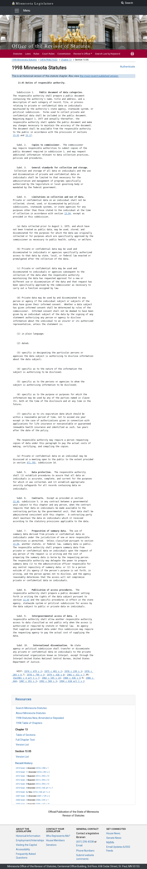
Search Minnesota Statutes (31, 708)
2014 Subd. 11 (22, 772)
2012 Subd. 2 (21, 780)
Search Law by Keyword (107, 53)
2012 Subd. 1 (21, 776)
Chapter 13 (66, 60)
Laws (28, 53)
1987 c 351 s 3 (28, 681)
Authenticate (127, 66)
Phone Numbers (85, 850)
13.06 (16, 544)
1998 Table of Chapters (29, 723)
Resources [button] (23, 699)
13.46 (16, 501)
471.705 (31, 462)
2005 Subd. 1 (21, 804)
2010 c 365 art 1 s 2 (41, 792)
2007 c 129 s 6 (43, 796)
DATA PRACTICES (48, 60)
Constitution (64, 53)
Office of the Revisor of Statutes (51, 45)
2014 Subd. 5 (21, 768)
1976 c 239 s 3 (73, 671)
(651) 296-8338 (85, 841)
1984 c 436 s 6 (72, 678)
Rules (36, 53)
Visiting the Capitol (26, 844)
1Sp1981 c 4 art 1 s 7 (26, 678)
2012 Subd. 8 (21, 784)
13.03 (16, 135)
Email (79, 845)
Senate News (113, 837)
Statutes (17, 53)
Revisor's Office (82, 53)
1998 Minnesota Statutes (24, 60)
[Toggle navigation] (17, 10)
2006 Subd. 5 (21, 800)
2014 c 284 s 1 (42, 768)
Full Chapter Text (25, 739)
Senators (51, 844)
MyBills (110, 842)
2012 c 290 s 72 (42, 776)
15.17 (28, 135)
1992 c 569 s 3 (48, 681)
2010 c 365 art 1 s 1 (44, 788)
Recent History (23, 763)
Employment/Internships (30, 840)
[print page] (132, 53)
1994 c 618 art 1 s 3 (71, 681)
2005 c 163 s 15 (43, 804)
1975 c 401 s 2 (53, 671)
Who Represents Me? (58, 835)
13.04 (67, 213)
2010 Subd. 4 (21, 788)
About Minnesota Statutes (31, 713)
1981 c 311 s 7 (75, 674)
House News (113, 833)
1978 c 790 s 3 (35, 674)
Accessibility (23, 849)
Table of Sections (25, 734)
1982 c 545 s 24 (51, 678)
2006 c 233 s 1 (42, 800)
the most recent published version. (99, 76)
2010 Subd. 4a (22, 792)
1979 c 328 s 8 (55, 674)
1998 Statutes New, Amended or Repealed (40, 718)
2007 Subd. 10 (22, 796)
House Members (55, 840)
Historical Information (28, 835)
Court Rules (48, 53)
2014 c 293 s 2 (43, 772)
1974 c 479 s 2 (33, 671)
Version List (22, 744)
